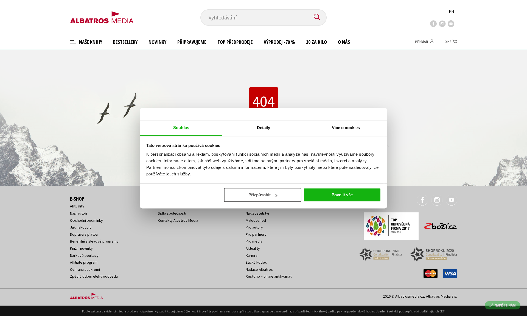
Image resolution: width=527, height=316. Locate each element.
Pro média (254, 241)
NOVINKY (157, 42)
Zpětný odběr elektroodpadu (94, 276)
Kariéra (251, 255)
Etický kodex (256, 262)
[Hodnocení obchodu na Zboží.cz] (438, 224)
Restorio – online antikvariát (268, 276)
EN (451, 11)
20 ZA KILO (316, 42)
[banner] (102, 13)
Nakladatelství (257, 213)
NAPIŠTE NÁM (505, 305)
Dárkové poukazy (84, 255)
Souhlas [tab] (181, 127)
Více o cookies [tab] (346, 127)
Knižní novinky (81, 248)
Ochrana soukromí (85, 269)
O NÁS (344, 42)
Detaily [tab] (263, 127)
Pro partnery (256, 234)
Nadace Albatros (259, 269)
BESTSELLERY (125, 42)
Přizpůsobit (259, 194)
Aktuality (77, 206)
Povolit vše (342, 194)
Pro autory (254, 227)
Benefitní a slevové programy (94, 241)
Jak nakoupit (80, 227)
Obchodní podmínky (86, 220)
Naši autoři (78, 213)
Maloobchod (256, 220)
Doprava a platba (84, 234)
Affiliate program (83, 262)
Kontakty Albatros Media (178, 220)
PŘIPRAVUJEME (191, 42)
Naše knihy (90, 42)
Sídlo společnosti (172, 213)
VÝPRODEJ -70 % (279, 42)
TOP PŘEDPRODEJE (235, 42)
